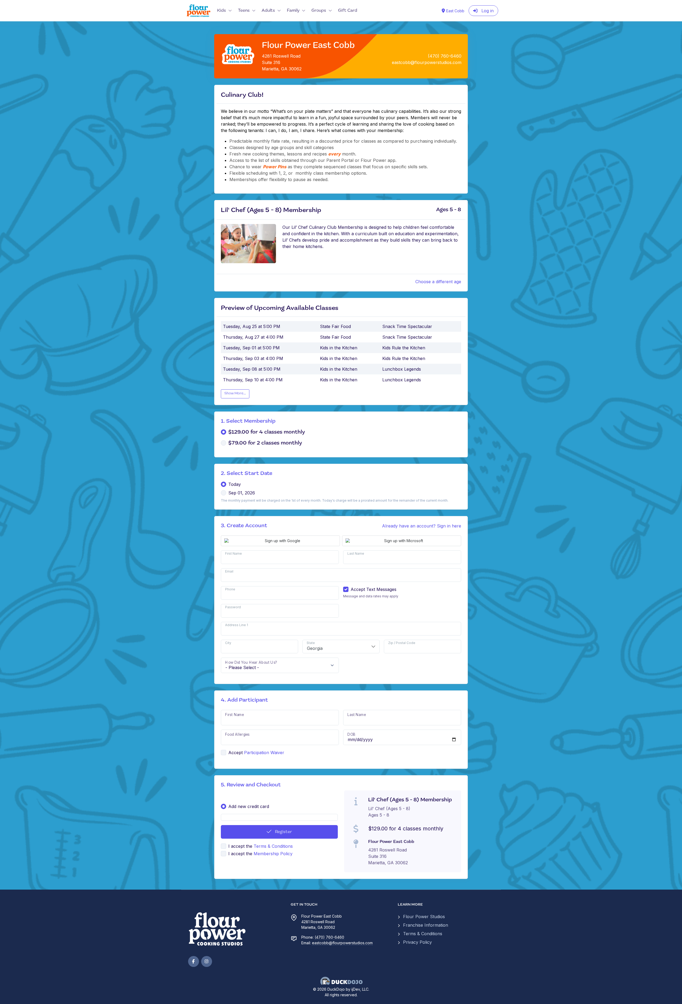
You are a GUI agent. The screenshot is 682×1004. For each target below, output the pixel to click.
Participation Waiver (264, 752)
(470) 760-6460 (329, 937)
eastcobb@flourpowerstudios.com (342, 943)
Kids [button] (221, 11)
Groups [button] (318, 11)
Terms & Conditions (273, 846)
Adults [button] (268, 11)
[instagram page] (206, 961)
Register (283, 832)
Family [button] (293, 11)
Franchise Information (425, 925)
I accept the (260, 846)
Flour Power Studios (424, 916)
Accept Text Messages (373, 589)
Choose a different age (438, 281)
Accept (235, 752)
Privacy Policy (417, 942)
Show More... (235, 393)
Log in (487, 10)
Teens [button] (244, 11)
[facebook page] (193, 961)
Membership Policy (273, 853)
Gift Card (347, 11)
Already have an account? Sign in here (421, 526)
